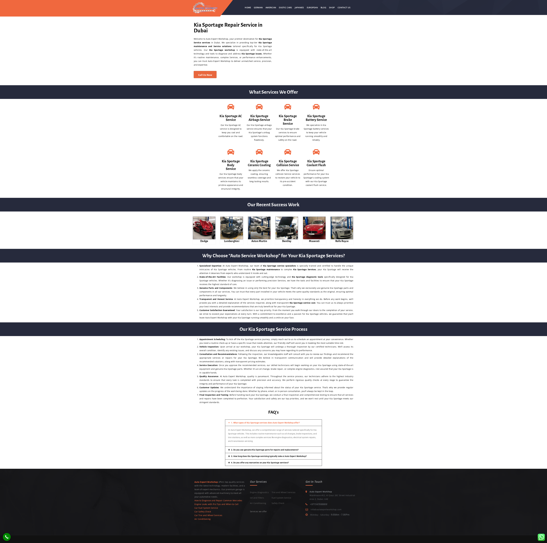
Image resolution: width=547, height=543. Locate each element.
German (258, 7)
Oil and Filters (257, 497)
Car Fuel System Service (206, 508)
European (312, 7)
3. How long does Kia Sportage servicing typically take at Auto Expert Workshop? (269, 456)
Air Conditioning (202, 519)
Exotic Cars (285, 7)
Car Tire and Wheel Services (208, 515)
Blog (323, 7)
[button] (273, 423)
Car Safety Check (202, 511)
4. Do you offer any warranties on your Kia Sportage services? (260, 462)
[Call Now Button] (7, 537)
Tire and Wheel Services (283, 492)
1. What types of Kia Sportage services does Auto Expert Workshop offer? (265, 423)
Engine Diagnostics (259, 492)
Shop (332, 7)
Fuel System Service (281, 497)
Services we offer (258, 511)
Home (248, 7)
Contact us (344, 7)
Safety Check (278, 503)
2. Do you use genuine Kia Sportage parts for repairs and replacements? (265, 450)
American (271, 7)
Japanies (299, 7)
